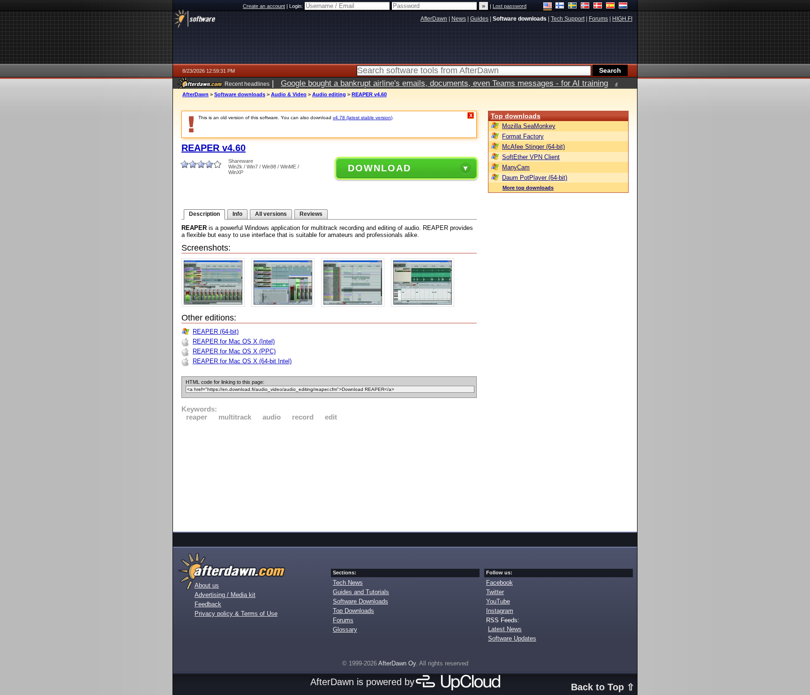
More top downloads (528, 188)
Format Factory (523, 136)
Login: (296, 6)
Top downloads (515, 116)
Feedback (208, 604)
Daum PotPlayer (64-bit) (534, 177)
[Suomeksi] (559, 6)
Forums (343, 620)
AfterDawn (195, 94)
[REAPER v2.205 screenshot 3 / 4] (355, 304)
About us (207, 585)
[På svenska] (572, 6)
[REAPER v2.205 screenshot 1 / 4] (215, 304)
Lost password (509, 6)
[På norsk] (585, 6)
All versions (271, 214)
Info (237, 214)
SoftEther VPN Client (531, 156)
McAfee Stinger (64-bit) (533, 146)
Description (204, 214)
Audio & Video (289, 94)
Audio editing (329, 94)
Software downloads (239, 94)
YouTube (498, 601)
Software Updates (512, 638)
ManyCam (516, 167)
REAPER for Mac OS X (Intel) (234, 341)
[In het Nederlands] (623, 6)
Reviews (311, 214)
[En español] (610, 6)
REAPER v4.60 (369, 94)
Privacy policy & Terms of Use (236, 613)
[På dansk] (597, 6)
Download (379, 168)
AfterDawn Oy (397, 663)
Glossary (345, 629)
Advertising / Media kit (225, 594)
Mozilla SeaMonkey (528, 126)
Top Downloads (353, 610)
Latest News (505, 629)
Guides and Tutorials (361, 592)
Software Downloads (360, 601)
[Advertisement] (329, 475)
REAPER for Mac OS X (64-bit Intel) (242, 361)
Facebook (499, 582)
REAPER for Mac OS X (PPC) (234, 351)
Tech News (348, 582)
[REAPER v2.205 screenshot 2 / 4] (285, 304)
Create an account (264, 6)
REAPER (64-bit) (216, 331)
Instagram (499, 610)
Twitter (495, 592)
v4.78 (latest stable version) (362, 117)
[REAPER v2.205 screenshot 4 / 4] (425, 304)
